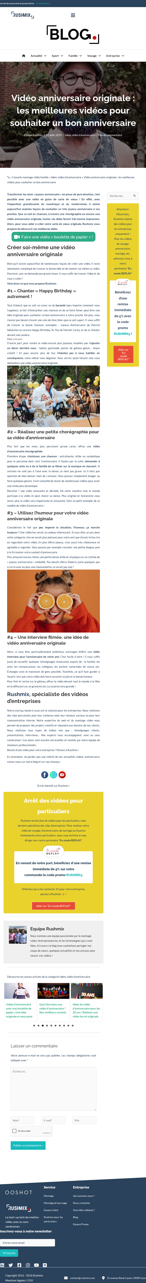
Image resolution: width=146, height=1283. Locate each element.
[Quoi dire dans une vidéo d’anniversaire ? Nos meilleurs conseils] (52, 1002)
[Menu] (73, 15)
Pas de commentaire (110, 135)
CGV (30, 1280)
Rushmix (87, 223)
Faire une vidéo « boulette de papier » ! (57, 236)
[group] (85, 1002)
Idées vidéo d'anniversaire (80, 135)
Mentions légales (15, 1280)
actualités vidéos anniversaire (81, 756)
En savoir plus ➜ (42, 3)
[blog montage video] (23, 56)
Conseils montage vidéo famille (30, 177)
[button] (34, 1025)
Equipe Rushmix (33, 135)
